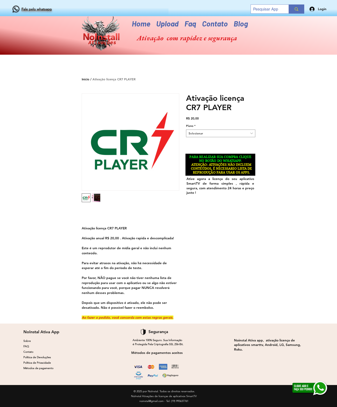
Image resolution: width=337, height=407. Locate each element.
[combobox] (220, 133)
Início (85, 79)
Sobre (27, 341)
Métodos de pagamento (38, 368)
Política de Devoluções (37, 357)
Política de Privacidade (37, 362)
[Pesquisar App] (296, 9)
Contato (28, 351)
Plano (190, 126)
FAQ (26, 346)
